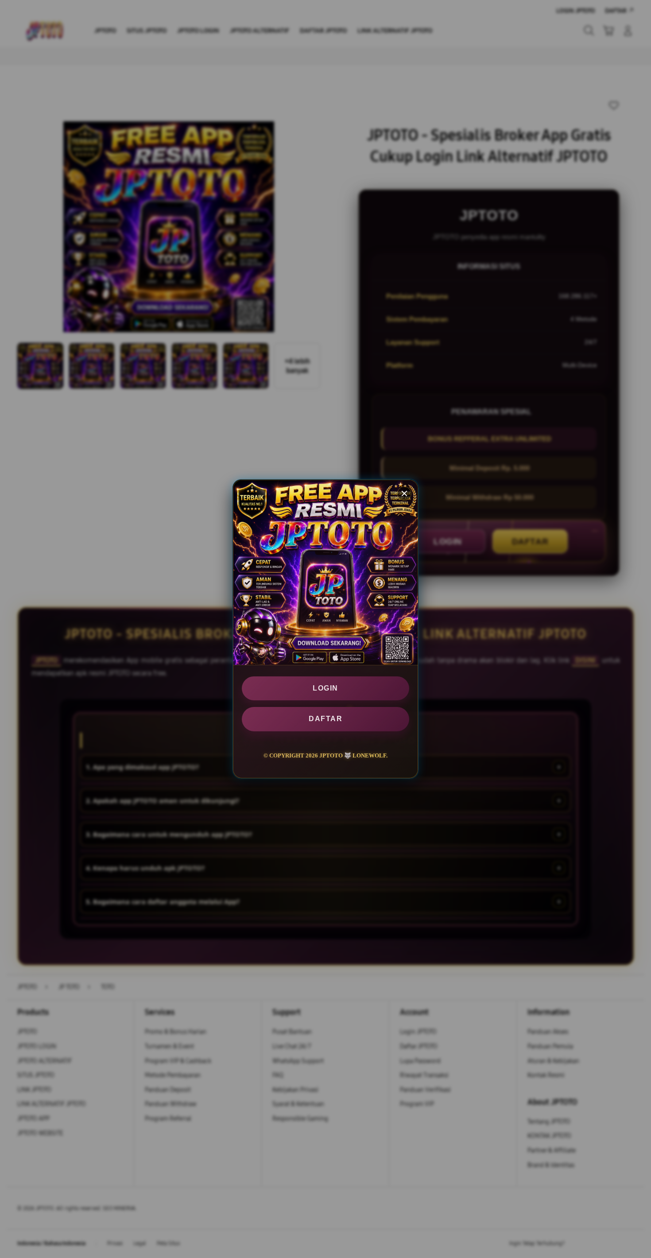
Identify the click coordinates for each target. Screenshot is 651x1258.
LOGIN (325, 688)
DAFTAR (325, 719)
